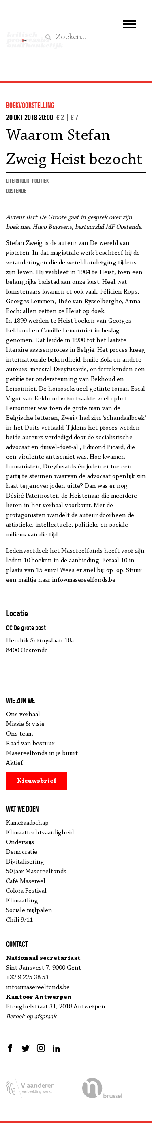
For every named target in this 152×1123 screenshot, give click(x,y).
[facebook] (11, 1048)
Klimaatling (22, 901)
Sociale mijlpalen (29, 910)
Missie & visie (25, 724)
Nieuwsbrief (36, 781)
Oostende (16, 190)
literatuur (17, 180)
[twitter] (25, 1048)
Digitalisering (25, 862)
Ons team (19, 734)
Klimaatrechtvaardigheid (40, 832)
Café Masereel (25, 881)
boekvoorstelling (30, 105)
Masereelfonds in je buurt (42, 753)
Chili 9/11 (19, 920)
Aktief (14, 763)
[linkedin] (56, 1048)
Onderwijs (20, 842)
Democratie (21, 852)
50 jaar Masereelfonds (36, 871)
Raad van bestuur (30, 743)
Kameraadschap (27, 823)
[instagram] (41, 1048)
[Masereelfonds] (25, 37)
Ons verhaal (23, 714)
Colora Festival (26, 891)
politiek (40, 180)
